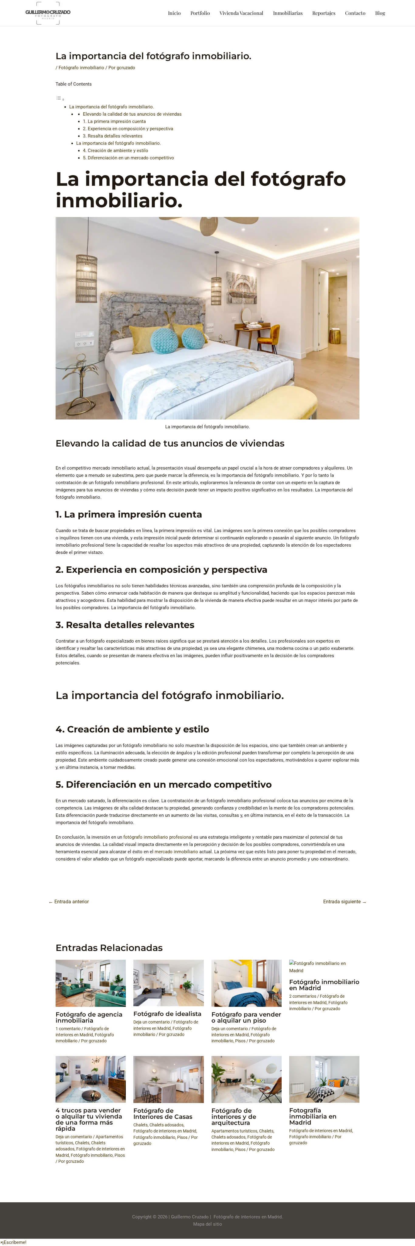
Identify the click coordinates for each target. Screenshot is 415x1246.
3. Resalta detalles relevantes (112, 136)
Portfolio (200, 13)
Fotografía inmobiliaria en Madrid (313, 1116)
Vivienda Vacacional (241, 13)
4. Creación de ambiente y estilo (115, 150)
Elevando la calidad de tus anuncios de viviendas (132, 114)
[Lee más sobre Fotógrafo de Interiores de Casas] (168, 1079)
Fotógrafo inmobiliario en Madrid (324, 985)
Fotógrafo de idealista (167, 1013)
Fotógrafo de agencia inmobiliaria (89, 1017)
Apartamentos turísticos (234, 1131)
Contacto (355, 13)
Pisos (240, 1040)
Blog (380, 13)
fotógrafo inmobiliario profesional (157, 837)
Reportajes (323, 13)
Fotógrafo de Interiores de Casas (162, 1113)
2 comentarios (302, 996)
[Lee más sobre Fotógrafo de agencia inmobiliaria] (91, 983)
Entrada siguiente (345, 902)
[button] (13, 1242)
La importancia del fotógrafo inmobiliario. (111, 107)
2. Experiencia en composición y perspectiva (128, 128)
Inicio (174, 13)
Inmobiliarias (288, 13)
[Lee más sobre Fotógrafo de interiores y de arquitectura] (246, 1079)
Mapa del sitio (207, 1224)
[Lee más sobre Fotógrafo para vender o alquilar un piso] (246, 983)
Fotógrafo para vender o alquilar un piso (246, 1017)
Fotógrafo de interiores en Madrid (164, 1131)
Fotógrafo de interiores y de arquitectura (233, 1116)
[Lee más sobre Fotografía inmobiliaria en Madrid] (324, 1079)
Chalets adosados (166, 1124)
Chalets (82, 1142)
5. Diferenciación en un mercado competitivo (128, 158)
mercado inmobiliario (176, 851)
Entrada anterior (68, 902)
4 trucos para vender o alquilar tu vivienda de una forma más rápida (89, 1119)
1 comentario (68, 1028)
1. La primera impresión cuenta (114, 121)
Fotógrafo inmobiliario (81, 67)
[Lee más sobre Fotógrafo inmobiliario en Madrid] (324, 966)
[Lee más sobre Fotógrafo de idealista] (168, 983)
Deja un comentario (151, 1022)
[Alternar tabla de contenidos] (60, 99)
